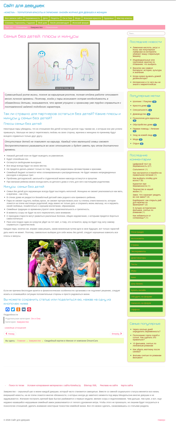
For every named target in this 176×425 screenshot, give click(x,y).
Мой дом (42, 22)
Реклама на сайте (109, 385)
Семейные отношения (15, 328)
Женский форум (80, 22)
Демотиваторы (138, 257)
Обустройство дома (143, 124)
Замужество (37, 27)
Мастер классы (124, 18)
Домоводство (139, 113)
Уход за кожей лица (142, 134)
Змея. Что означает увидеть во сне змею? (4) (147, 195)
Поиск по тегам (16, 385)
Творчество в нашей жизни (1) (143, 190)
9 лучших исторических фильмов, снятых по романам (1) (144, 210)
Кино (133, 277)
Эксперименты (138, 251)
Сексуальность (140, 109)
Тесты (134, 264)
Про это (9, 27)
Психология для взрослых (146, 118)
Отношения (21, 27)
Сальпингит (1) (140, 169)
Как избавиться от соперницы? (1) (142, 216)
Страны (135, 244)
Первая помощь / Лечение (146, 128)
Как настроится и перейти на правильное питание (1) (147, 173)
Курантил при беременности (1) (141, 184)
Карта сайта (127, 385)
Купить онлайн (138, 290)
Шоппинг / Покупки (142, 101)
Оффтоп (135, 309)
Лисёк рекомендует (59, 22)
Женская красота (92, 18)
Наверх (161, 419)
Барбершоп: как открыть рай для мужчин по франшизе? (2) (147, 202)
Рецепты (55, 18)
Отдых (136, 143)
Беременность (33, 18)
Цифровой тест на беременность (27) (142, 164)
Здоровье (109, 18)
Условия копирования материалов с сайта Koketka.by (54, 385)
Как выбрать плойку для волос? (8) (145, 179)
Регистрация (137, 231)
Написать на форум (141, 302)
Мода (77, 18)
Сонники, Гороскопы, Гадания (20, 22)
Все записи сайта (13, 18)
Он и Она (67, 18)
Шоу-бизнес (137, 283)
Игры (133, 270)
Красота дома (140, 105)
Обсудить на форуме (141, 296)
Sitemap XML (90, 385)
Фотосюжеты (137, 238)
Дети (45, 18)
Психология (52, 27)
